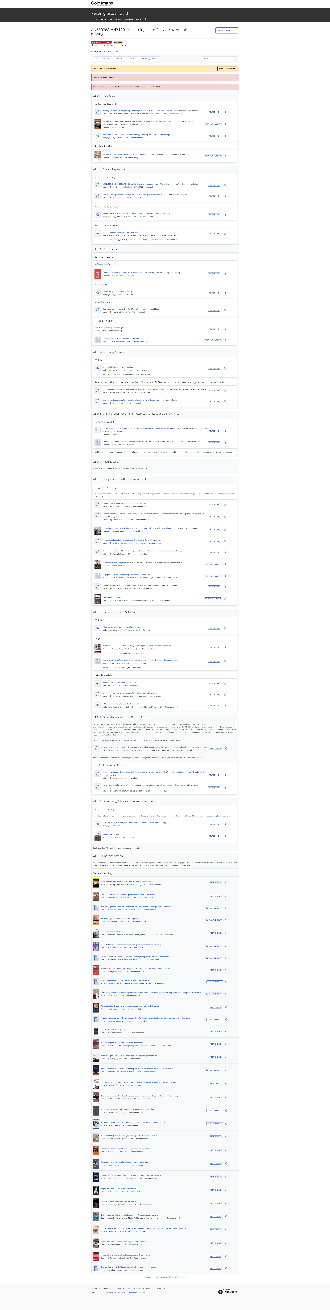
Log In (138, 19)
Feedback (129, 19)
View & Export (225, 30)
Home (95, 19)
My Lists (104, 19)
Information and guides (136, 1292)
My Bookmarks (116, 19)
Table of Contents (101, 59)
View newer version (227, 68)
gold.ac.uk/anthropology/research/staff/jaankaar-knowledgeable (118, 727)
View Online (214, 112)
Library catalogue (110, 1292)
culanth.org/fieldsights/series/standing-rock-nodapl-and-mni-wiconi (203, 816)
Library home (96, 1292)
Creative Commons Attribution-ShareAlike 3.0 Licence (165, 1277)
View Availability (213, 124)
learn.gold (121, 1292)
